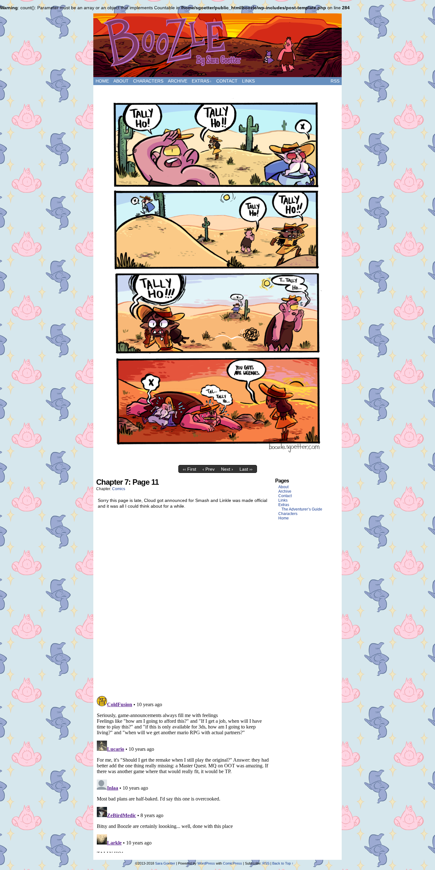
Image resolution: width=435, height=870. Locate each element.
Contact (227, 80)
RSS (335, 80)
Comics (118, 489)
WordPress (206, 863)
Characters (148, 80)
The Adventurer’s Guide (302, 509)
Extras (202, 80)
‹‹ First (189, 469)
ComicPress (232, 863)
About (121, 80)
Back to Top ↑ (283, 863)
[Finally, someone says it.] (217, 460)
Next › (227, 469)
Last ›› (246, 469)
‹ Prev (209, 469)
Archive (177, 80)
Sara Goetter (165, 863)
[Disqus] (183, 604)
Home (102, 80)
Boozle (217, 45)
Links (248, 80)
